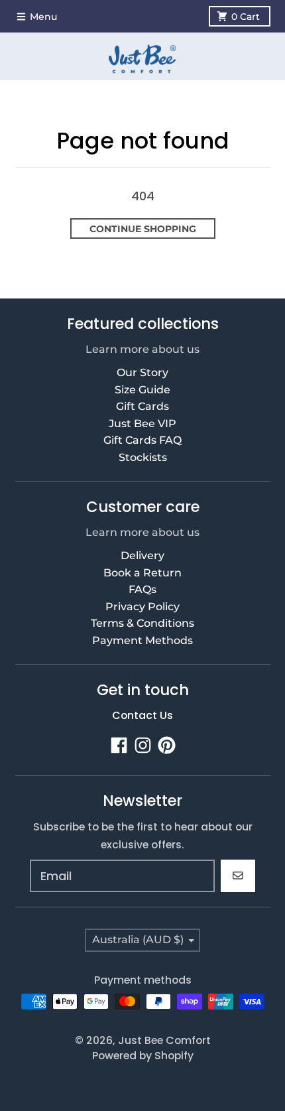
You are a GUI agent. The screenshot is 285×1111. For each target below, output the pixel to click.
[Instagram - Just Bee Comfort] (143, 745)
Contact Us (142, 715)
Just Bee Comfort (164, 1040)
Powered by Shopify (143, 1055)
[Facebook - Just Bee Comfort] (119, 745)
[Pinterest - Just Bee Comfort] (167, 745)
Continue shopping (142, 229)
